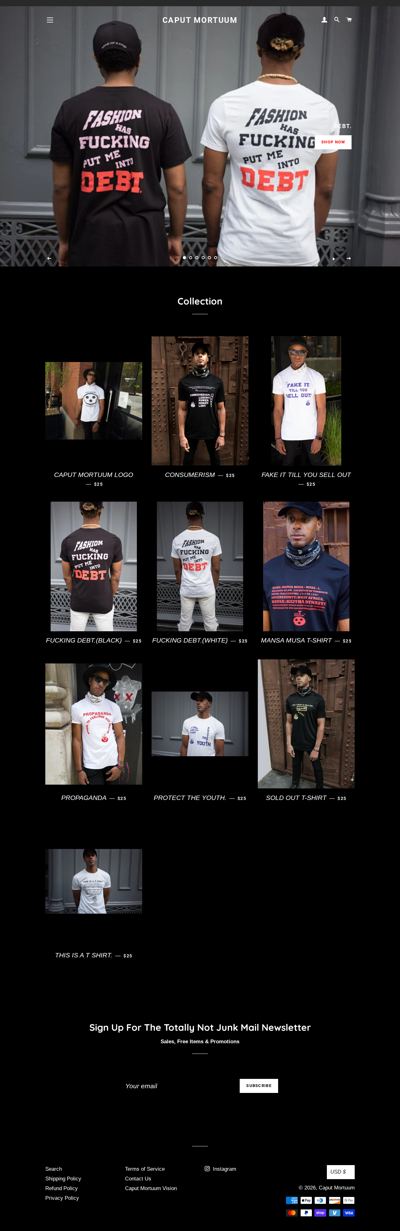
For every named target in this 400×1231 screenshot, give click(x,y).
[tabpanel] (200, 133)
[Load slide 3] (197, 258)
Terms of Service (145, 1169)
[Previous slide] (49, 258)
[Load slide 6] (215, 258)
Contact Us (138, 1179)
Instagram (223, 1169)
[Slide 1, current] (184, 258)
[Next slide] (349, 258)
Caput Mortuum (200, 20)
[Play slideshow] (334, 258)
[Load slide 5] (209, 258)
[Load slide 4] (203, 258)
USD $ (338, 1172)
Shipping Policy (63, 1179)
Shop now (333, 142)
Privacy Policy (62, 1198)
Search (53, 1169)
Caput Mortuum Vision (151, 1188)
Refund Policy (61, 1188)
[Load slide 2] (191, 258)
